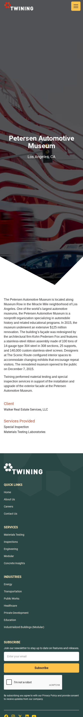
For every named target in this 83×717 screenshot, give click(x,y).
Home (7, 492)
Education (10, 619)
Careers (8, 506)
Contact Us (10, 513)
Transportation (13, 591)
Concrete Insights (14, 563)
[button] (75, 6)
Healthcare (10, 605)
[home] (18, 6)
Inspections (11, 541)
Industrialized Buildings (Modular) (24, 627)
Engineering (11, 548)
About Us (9, 499)
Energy (8, 584)
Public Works (11, 598)
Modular (9, 556)
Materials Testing (14, 534)
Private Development (16, 612)
